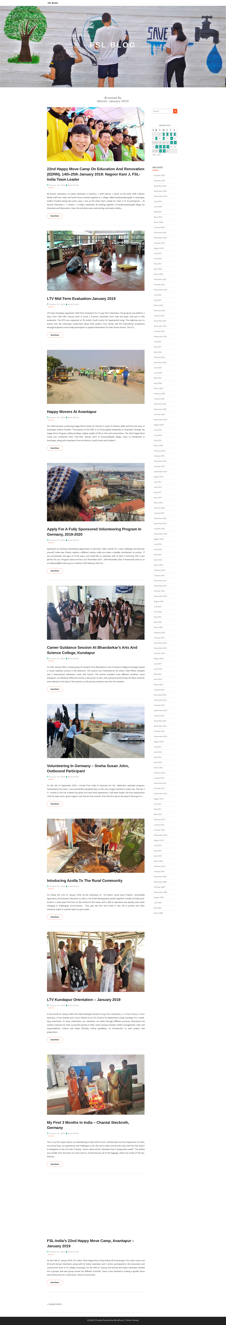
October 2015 (159, 591)
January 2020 (159, 399)
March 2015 (158, 627)
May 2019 (157, 440)
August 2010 (159, 840)
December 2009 (160, 876)
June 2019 (158, 435)
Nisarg (136, 1320)
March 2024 (158, 222)
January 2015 (159, 638)
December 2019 (160, 404)
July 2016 (157, 544)
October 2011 (159, 788)
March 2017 (158, 502)
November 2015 (160, 586)
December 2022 (160, 279)
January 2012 (159, 778)
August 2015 (159, 601)
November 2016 (160, 523)
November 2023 (160, 238)
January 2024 (159, 227)
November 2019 (160, 409)
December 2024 (160, 186)
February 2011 (159, 819)
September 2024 (160, 196)
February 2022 (159, 310)
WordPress (119, 1320)
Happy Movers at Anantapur (72, 412)
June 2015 (158, 612)
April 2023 (158, 269)
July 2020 (157, 367)
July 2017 (157, 482)
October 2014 (159, 653)
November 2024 (160, 191)
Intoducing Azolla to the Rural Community (84, 880)
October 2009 (159, 887)
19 (175, 142)
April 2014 (158, 679)
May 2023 (157, 263)
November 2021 (160, 326)
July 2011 (157, 804)
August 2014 (159, 658)
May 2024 (157, 212)
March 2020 (158, 388)
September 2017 (160, 471)
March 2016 (158, 565)
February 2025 (159, 180)
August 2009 (159, 897)
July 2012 (157, 747)
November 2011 (160, 783)
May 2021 (157, 347)
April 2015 (158, 622)
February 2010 (159, 866)
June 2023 (158, 258)
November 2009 (160, 882)
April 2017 (158, 497)
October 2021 (159, 331)
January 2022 (159, 315)
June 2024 (158, 206)
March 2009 (158, 913)
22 (160, 147)
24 (168, 147)
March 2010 (158, 861)
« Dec (154, 155)
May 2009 (157, 908)
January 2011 (159, 825)
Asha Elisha (73, 185)
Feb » (159, 155)
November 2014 (160, 648)
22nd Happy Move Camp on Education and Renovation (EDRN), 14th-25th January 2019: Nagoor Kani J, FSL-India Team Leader (95, 174)
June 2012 (158, 752)
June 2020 (158, 373)
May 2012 (157, 757)
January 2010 (159, 871)
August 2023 (159, 248)
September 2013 (160, 710)
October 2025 (159, 175)
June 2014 (158, 669)
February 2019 (159, 451)
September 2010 (160, 835)
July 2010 (157, 845)
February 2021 (159, 357)
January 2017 (159, 513)
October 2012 (159, 731)
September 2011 (160, 793)
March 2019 (158, 445)
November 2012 (160, 726)
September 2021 (160, 336)
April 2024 (158, 217)
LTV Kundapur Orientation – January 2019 (84, 1000)
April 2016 (158, 560)
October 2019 (159, 414)
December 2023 (160, 232)
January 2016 (159, 575)
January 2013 (159, 715)
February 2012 (159, 773)
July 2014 (157, 663)
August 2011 (159, 799)
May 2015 (157, 617)
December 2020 (160, 362)
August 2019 (159, 425)
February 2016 (159, 570)
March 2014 (158, 684)
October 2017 (159, 466)
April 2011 (158, 814)
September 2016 (160, 534)
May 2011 (157, 809)
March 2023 (158, 274)
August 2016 (159, 539)
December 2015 (160, 580)
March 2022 (158, 305)
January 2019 (159, 456)
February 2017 (159, 508)
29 (160, 151)
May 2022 (157, 300)
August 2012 (159, 741)
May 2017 (157, 492)
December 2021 (160, 321)
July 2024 (157, 201)
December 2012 (160, 721)
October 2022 (159, 284)
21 (157, 147)
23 (164, 147)
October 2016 (159, 528)
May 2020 (157, 378)
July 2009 (157, 902)
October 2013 (159, 705)
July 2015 (157, 606)
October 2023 (159, 243)
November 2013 (160, 700)
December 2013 (160, 695)
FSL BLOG (53, 2)
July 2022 (157, 295)
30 (164, 151)
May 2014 (157, 674)
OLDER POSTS (55, 1304)
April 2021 (158, 352)
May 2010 (157, 851)
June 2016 (158, 549)
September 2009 (160, 892)
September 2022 (160, 289)
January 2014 (159, 689)
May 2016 (157, 554)
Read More (57, 216)
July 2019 (157, 430)
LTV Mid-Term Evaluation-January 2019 (81, 298)
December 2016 (160, 518)
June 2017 (158, 487)
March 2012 (158, 767)
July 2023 (157, 253)
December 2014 (160, 643)
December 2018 (160, 461)
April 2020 (158, 383)
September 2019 (160, 419)
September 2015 (160, 596)
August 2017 (159, 476)
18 (172, 142)
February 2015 (159, 632)
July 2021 (157, 341)
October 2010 (159, 830)
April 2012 (158, 762)
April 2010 (158, 856)
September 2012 (160, 736)
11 (172, 138)
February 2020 (159, 393)
